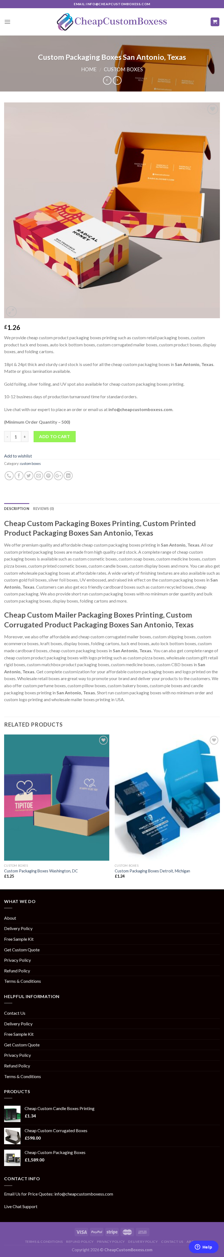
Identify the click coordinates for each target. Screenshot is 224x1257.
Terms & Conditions (22, 981)
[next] (220, 811)
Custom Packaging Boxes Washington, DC (41, 871)
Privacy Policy (17, 960)
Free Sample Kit (19, 939)
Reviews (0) (43, 508)
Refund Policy (17, 970)
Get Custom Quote (22, 949)
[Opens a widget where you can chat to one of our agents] (203, 1247)
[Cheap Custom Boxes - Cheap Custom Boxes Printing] (112, 21)
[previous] (4, 811)
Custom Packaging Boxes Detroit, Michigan (152, 871)
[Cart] (215, 21)
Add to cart (54, 436)
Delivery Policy (18, 928)
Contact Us (14, 1013)
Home (89, 69)
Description (16, 508)
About (10, 917)
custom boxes (123, 69)
